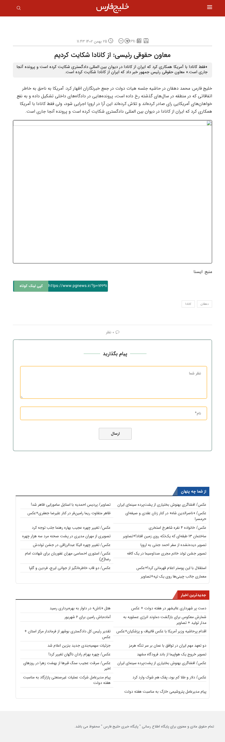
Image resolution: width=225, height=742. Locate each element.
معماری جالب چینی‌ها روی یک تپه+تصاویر (173, 576)
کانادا (188, 304)
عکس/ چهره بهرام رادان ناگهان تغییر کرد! (80, 654)
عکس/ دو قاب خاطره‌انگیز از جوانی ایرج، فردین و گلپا (70, 568)
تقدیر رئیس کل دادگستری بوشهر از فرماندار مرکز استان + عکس (67, 634)
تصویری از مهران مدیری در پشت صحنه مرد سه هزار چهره (66, 536)
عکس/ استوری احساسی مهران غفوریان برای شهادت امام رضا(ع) (68, 556)
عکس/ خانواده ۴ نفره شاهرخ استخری (177, 528)
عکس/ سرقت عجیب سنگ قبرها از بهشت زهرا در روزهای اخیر (67, 666)
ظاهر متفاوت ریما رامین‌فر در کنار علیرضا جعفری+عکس (69, 513)
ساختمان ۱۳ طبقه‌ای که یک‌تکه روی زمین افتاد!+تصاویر (164, 536)
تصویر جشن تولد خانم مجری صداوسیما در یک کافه (166, 553)
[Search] (18, 9)
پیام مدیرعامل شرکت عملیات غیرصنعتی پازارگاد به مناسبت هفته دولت (67, 680)
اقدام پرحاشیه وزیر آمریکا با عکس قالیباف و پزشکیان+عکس (161, 631)
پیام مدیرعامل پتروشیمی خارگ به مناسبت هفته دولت (165, 692)
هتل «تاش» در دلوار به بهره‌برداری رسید (80, 608)
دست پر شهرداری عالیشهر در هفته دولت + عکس (168, 608)
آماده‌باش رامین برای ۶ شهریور (87, 617)
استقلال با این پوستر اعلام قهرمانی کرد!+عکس (171, 568)
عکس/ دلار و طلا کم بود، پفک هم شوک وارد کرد (169, 677)
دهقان (205, 304)
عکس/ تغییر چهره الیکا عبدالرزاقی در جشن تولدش (72, 545)
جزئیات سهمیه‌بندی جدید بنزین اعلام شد (79, 646)
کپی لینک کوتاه (31, 286)
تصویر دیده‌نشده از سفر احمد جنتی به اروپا (173, 545)
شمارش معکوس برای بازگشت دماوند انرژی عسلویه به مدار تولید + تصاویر (164, 620)
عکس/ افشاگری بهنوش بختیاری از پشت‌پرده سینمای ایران (161, 505)
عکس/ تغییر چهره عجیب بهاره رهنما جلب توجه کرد (71, 528)
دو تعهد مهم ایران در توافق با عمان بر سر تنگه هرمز (167, 646)
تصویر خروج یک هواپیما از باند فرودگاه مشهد (171, 654)
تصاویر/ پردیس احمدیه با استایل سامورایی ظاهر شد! (71, 505)
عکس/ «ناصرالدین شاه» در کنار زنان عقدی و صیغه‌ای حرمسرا (165, 516)
